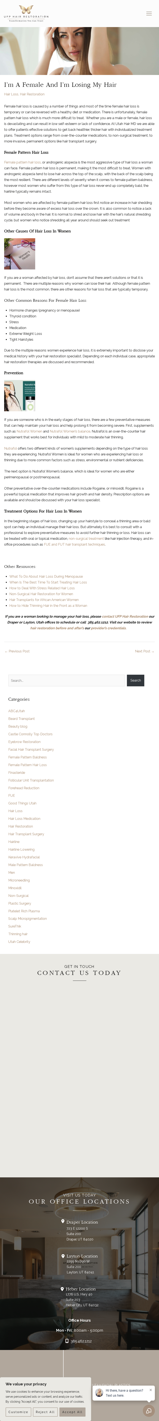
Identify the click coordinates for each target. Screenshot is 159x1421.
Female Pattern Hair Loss (27, 765)
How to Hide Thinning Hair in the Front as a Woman (48, 606)
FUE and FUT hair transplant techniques (74, 544)
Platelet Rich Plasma (24, 911)
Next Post (144, 651)
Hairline (13, 842)
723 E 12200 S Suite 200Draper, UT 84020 (79, 1234)
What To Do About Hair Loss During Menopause (46, 576)
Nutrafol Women (29, 431)
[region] (45, 1399)
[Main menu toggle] (149, 14)
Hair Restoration (32, 94)
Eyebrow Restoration (24, 742)
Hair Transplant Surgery (26, 834)
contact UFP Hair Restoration (125, 616)
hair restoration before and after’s (57, 628)
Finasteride (16, 773)
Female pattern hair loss (22, 162)
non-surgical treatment (86, 539)
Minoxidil (15, 888)
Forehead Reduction (23, 788)
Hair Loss (11, 94)
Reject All (45, 1412)
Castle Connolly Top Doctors (30, 734)
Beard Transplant (21, 719)
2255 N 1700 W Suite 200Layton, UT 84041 (80, 1266)
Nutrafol (10, 448)
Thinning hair (18, 934)
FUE (11, 796)
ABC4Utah (16, 711)
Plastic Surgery (19, 903)
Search (135, 680)
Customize (18, 1412)
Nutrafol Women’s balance (70, 431)
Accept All (72, 1412)
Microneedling (19, 880)
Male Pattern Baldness (25, 865)
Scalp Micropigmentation (27, 919)
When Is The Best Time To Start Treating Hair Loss (48, 582)
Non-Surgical (18, 896)
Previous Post (17, 651)
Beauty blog (17, 726)
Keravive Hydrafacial (24, 857)
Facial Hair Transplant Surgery (31, 750)
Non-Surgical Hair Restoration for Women (41, 594)
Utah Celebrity (19, 942)
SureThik (14, 926)
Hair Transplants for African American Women (44, 600)
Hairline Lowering (21, 849)
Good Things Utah (22, 803)
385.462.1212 (81, 1341)
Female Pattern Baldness (27, 757)
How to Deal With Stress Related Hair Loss (42, 588)
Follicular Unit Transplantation (31, 780)
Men (11, 873)
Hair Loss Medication (24, 819)
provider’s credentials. (110, 628)
